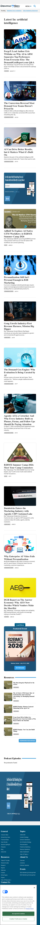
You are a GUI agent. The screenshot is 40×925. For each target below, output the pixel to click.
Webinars (16, 687)
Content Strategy (24, 837)
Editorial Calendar (24, 865)
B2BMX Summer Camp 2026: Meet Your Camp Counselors (19, 466)
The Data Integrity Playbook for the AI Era (23, 683)
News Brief (7, 337)
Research (3, 865)
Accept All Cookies (18, 913)
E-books (3, 872)
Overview (22, 860)
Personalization (24, 844)
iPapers (3, 877)
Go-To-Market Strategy (25, 842)
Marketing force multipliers (14, 10)
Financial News (5, 839)
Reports (3, 867)
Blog (5, 245)
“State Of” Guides (5, 860)
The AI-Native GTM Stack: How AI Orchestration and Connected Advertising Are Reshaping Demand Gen (23, 695)
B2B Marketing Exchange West (28, 872)
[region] (18, 905)
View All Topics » (24, 854)
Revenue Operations (25, 849)
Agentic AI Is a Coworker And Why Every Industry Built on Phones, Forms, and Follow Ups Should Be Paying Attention (19, 420)
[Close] (34, 888)
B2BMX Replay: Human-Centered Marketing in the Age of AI (23, 707)
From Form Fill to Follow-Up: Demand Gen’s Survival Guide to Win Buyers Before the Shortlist (24, 719)
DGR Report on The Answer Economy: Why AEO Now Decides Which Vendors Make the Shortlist (19, 604)
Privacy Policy (30, 908)
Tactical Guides (5, 863)
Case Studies (4, 842)
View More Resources (27, 740)
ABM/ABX (22, 835)
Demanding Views (8, 117)
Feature (6, 71)
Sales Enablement (24, 852)
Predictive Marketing (25, 847)
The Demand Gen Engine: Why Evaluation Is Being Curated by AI (19, 372)
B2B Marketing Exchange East (27, 875)
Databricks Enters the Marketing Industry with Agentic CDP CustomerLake (18, 510)
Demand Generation (25, 839)
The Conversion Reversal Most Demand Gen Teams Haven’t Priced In (19, 105)
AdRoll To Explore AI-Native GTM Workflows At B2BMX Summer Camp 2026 (18, 233)
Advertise (22, 863)
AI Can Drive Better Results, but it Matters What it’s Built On (18, 152)
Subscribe (3, 852)
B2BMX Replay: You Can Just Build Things (24, 730)
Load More (20, 625)
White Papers (4, 875)
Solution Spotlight (5, 844)
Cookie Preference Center (18, 919)
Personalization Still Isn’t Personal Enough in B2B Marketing (16, 279)
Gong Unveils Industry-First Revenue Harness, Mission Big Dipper (19, 326)
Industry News (4, 835)
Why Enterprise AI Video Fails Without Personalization (19, 558)
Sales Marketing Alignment (30, 10)
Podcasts (3, 847)
